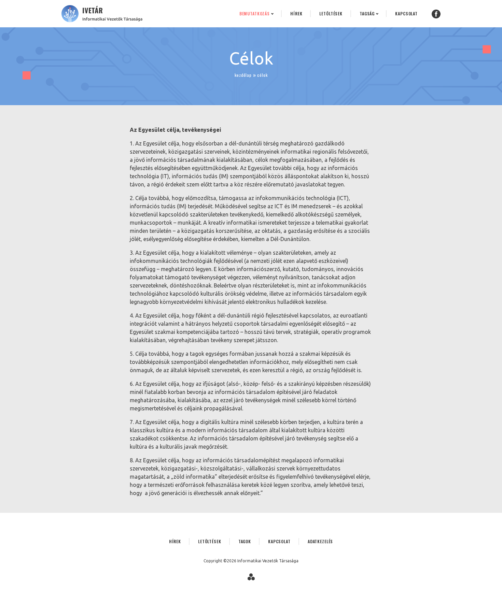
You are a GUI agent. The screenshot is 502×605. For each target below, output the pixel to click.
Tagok (244, 541)
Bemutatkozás (254, 13)
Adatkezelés (320, 541)
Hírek (296, 13)
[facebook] (436, 13)
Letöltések (331, 13)
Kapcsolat (406, 13)
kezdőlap (243, 75)
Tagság (367, 13)
